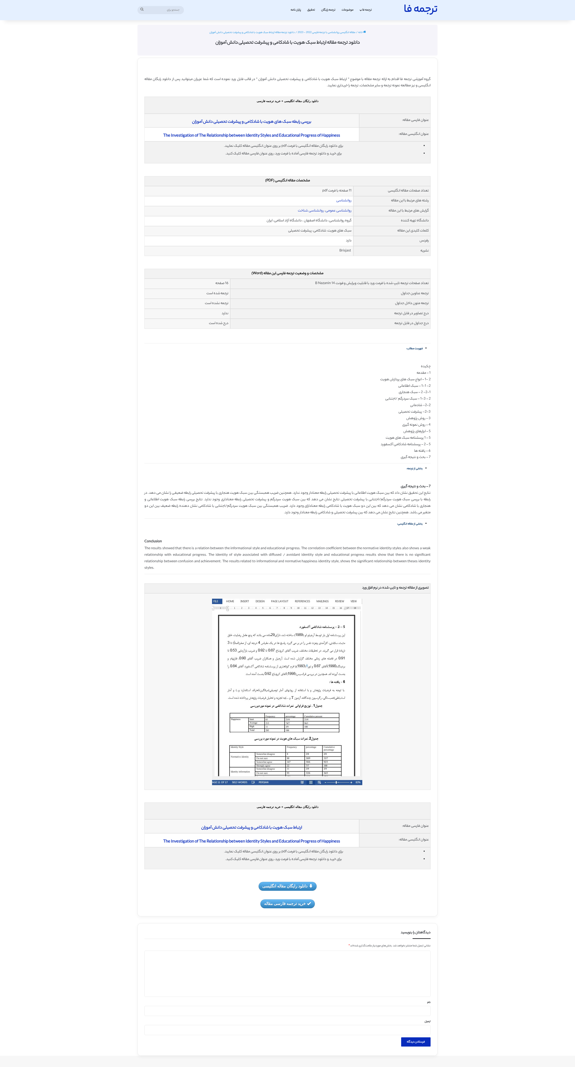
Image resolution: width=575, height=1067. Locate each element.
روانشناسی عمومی (338, 211)
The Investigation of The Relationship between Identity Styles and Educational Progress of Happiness (251, 136)
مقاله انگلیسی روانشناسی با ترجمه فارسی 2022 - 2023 (326, 32)
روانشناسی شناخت (311, 211)
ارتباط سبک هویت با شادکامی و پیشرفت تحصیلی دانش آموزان (251, 828)
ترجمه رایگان (328, 10)
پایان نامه (296, 10)
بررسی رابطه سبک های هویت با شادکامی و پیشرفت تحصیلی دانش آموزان (251, 122)
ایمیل (428, 1021)
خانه (360, 32)
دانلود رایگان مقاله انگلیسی (284, 886)
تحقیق (311, 10)
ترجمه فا (367, 10)
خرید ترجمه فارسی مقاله (285, 903)
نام (429, 1002)
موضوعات (348, 10)
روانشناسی (344, 201)
